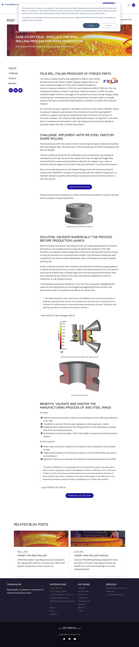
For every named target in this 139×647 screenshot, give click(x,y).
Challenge (13, 73)
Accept (91, 25)
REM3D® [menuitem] (81, 608)
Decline (108, 25)
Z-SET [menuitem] (80, 611)
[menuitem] (63, 604)
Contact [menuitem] (54, 614)
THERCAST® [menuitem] (83, 598)
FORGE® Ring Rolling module (91, 555)
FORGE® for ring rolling (32, 555)
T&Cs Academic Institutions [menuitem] (63, 595)
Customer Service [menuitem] (115, 595)
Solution (12, 78)
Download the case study (79, 496)
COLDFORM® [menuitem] (83, 591)
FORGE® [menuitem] (81, 588)
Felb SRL (13, 68)
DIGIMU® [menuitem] (81, 604)
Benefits (12, 83)
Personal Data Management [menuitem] (63, 601)
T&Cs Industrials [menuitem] (58, 591)
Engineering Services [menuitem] (116, 588)
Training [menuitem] (110, 591)
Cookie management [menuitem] (60, 598)
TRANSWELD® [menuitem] (84, 601)
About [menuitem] (53, 608)
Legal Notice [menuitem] (56, 588)
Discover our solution (79, 187)
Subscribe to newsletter (69, 634)
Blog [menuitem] (52, 611)
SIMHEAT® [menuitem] (82, 595)
